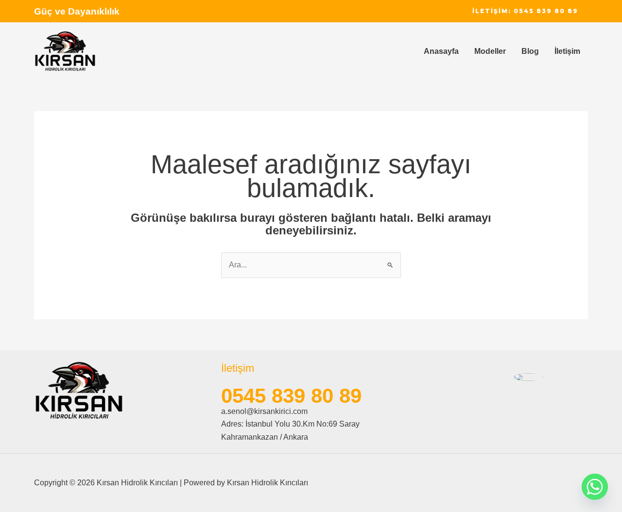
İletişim (567, 51)
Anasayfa (441, 51)
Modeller (490, 51)
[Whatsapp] (595, 487)
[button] (525, 11)
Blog (530, 51)
